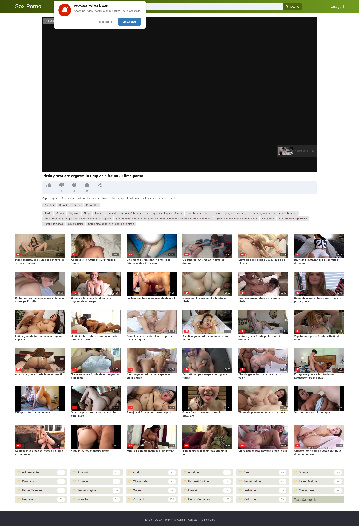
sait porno (268, 218)
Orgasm (74, 213)
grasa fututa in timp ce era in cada (237, 218)
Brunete (63, 205)
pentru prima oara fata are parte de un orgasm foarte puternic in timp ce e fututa (163, 218)
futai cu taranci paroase (293, 218)
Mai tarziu (105, 21)
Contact (192, 519)
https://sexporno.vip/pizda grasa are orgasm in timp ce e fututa (145, 213)
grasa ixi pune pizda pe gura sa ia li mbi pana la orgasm (78, 218)
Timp (87, 213)
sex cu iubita (75, 223)
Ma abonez (129, 21)
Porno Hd (91, 205)
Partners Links (207, 519)
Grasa (60, 213)
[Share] (100, 185)
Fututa (98, 213)
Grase (77, 205)
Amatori (49, 205)
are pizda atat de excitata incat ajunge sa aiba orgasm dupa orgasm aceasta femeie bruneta (241, 213)
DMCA (158, 519)
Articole (148, 519)
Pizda (48, 213)
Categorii (337, 7)
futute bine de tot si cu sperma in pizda (111, 223)
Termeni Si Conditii (175, 519)
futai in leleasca (54, 223)
